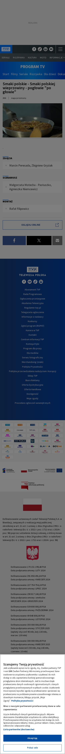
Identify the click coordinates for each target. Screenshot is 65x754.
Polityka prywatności (22, 700)
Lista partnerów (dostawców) (18, 729)
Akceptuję (32, 738)
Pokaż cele (32, 747)
